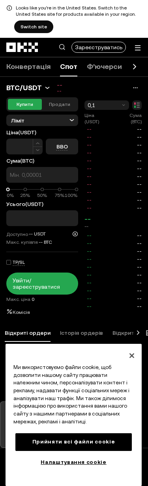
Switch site (34, 27)
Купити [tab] (25, 104)
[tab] (28, 333)
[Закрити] (132, 355)
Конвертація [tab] (28, 66)
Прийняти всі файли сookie (73, 442)
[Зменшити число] (37, 150)
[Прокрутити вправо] (134, 67)
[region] (74, 415)
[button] (62, 47)
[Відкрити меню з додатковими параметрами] (138, 48)
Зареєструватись (98, 47)
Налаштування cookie (73, 462)
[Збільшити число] (37, 143)
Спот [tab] (68, 66)
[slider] (8, 189)
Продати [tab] (59, 104)
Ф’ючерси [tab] (104, 66)
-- (87, 219)
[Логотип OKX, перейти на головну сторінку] (22, 47)
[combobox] (107, 105)
